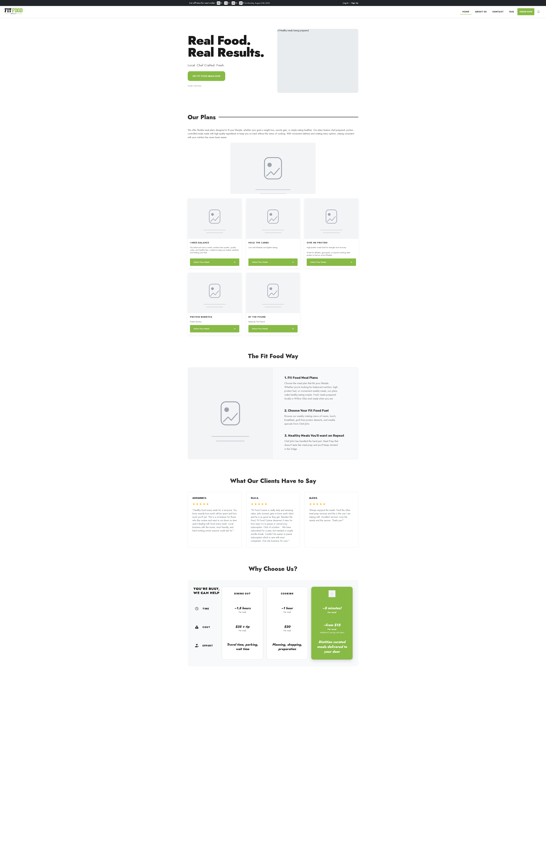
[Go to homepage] (13, 13)
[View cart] (538, 11)
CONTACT (498, 11)
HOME (465, 11)
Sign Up (354, 3)
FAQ (511, 11)
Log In (346, 3)
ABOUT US (481, 11)
